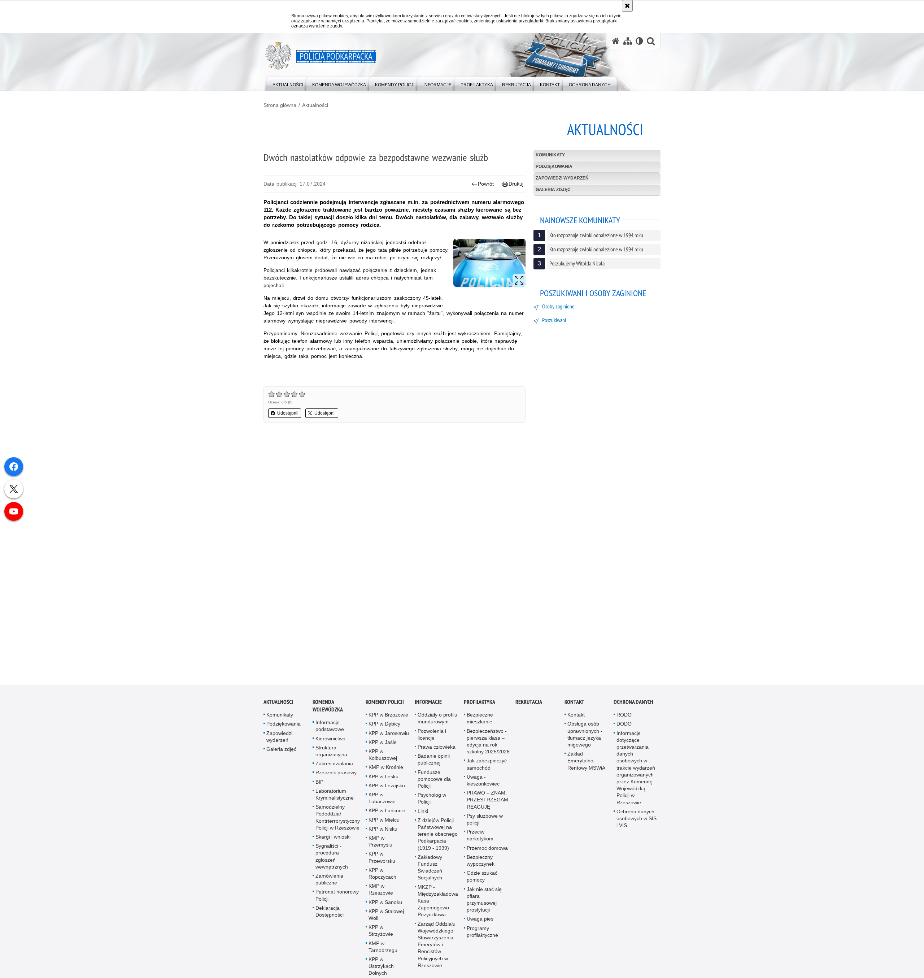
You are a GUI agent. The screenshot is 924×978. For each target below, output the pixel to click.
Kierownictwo (330, 742)
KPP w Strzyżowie (381, 935)
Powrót (486, 184)
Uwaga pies (480, 923)
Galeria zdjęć (553, 189)
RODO (624, 719)
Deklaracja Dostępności (329, 915)
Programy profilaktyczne (482, 935)
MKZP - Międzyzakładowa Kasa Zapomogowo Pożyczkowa (438, 905)
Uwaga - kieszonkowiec (483, 784)
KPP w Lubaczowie (382, 802)
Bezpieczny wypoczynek (480, 864)
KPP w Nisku (383, 833)
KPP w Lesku (383, 780)
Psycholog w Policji (432, 802)
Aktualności (315, 105)
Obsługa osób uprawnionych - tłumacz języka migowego (584, 738)
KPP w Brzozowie (388, 719)
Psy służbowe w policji (485, 823)
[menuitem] (287, 83)
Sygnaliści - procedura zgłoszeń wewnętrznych (331, 860)
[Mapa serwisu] (627, 41)
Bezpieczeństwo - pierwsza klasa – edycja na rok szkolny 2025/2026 (488, 745)
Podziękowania (554, 166)
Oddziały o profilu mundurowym (437, 722)
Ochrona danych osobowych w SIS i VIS (636, 822)
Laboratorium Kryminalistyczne (334, 798)
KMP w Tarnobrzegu (383, 950)
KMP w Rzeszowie (381, 893)
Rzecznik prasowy (336, 777)
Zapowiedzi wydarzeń (562, 178)
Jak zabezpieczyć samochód (487, 768)
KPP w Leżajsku (387, 789)
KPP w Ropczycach (382, 877)
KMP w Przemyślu (380, 845)
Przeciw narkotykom (480, 839)
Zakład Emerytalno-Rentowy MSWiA (586, 765)
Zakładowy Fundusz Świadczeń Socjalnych (430, 871)
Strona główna (279, 105)
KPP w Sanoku (385, 906)
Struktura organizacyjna (331, 755)
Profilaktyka (479, 706)
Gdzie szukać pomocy (482, 880)
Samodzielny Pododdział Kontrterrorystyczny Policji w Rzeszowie (337, 821)
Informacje (428, 706)
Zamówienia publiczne (329, 883)
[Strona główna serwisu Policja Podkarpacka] (616, 41)
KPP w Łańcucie (387, 815)
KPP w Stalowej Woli (386, 918)
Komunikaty (550, 154)
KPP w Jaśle (383, 746)
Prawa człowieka (437, 751)
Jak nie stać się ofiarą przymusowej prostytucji (484, 903)
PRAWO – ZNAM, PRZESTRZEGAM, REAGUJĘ (488, 804)
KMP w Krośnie (386, 771)
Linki (423, 815)
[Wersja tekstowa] (639, 41)
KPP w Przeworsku (382, 861)
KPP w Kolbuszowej (383, 759)
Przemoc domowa (487, 852)
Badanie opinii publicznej (434, 763)
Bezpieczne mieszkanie (480, 722)
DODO (624, 728)
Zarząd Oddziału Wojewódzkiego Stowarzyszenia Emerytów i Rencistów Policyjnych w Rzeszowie (437, 948)
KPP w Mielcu (384, 824)
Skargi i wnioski (332, 841)
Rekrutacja (528, 706)
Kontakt (574, 706)
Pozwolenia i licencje (432, 738)
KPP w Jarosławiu (389, 737)
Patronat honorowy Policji (337, 899)
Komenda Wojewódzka (328, 710)
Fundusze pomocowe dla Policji (434, 783)
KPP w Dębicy (384, 728)
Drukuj (516, 184)
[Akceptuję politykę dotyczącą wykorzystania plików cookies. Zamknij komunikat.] (627, 6)
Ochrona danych (633, 706)
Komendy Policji (385, 706)
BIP (319, 786)
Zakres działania (334, 768)
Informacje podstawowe (329, 730)
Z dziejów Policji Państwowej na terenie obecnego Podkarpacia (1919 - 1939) (438, 838)
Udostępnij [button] (287, 413)
